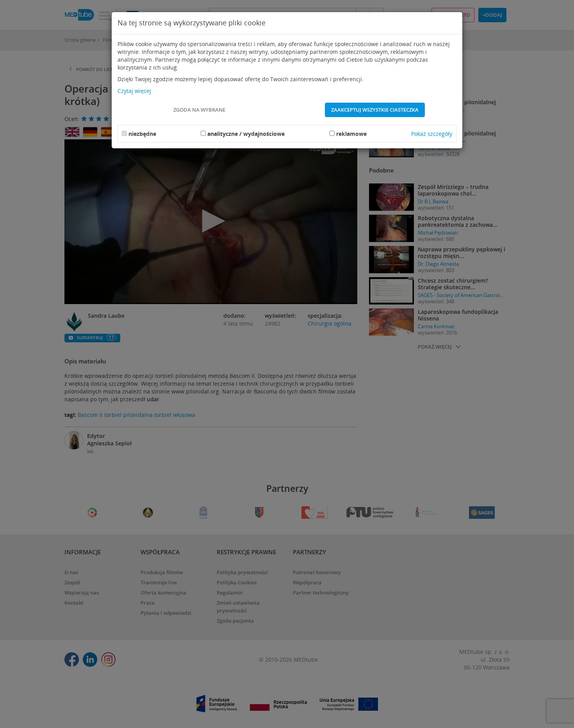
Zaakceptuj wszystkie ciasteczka (375, 109)
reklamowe (351, 133)
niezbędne (142, 133)
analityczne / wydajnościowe (246, 133)
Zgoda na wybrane (199, 109)
